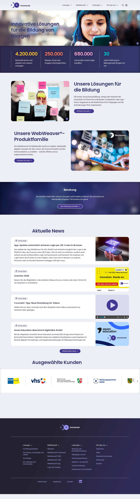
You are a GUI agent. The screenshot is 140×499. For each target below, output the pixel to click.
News (98, 453)
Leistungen (96, 5)
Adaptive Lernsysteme (80, 462)
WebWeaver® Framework (56, 453)
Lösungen (65, 5)
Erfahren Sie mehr (83, 111)
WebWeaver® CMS (54, 456)
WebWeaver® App (53, 464)
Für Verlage (27, 458)
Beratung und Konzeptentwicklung (79, 450)
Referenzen (100, 460)
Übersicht (50, 449)
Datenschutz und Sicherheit (82, 469)
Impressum (57, 482)
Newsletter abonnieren (104, 456)
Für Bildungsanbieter (30, 449)
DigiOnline (100, 449)
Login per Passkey (54, 467)
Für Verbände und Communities (29, 463)
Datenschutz (42, 482)
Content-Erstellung (78, 466)
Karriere (99, 464)
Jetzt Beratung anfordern (69, 206)
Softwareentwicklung (79, 458)
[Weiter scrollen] (137, 381)
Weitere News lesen (69, 351)
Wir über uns (111, 5)
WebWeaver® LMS (54, 460)
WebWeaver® (81, 5)
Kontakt (70, 482)
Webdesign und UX (78, 455)
